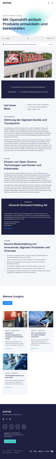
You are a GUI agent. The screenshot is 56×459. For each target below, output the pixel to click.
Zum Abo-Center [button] (10, 441)
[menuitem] (3, 451)
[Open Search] (48, 3)
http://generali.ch (8, 228)
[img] (49, 44)
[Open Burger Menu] (52, 3)
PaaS (44, 173)
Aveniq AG (5, 15)
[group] (28, 44)
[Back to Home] (7, 3)
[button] (3, 44)
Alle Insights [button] (7, 302)
